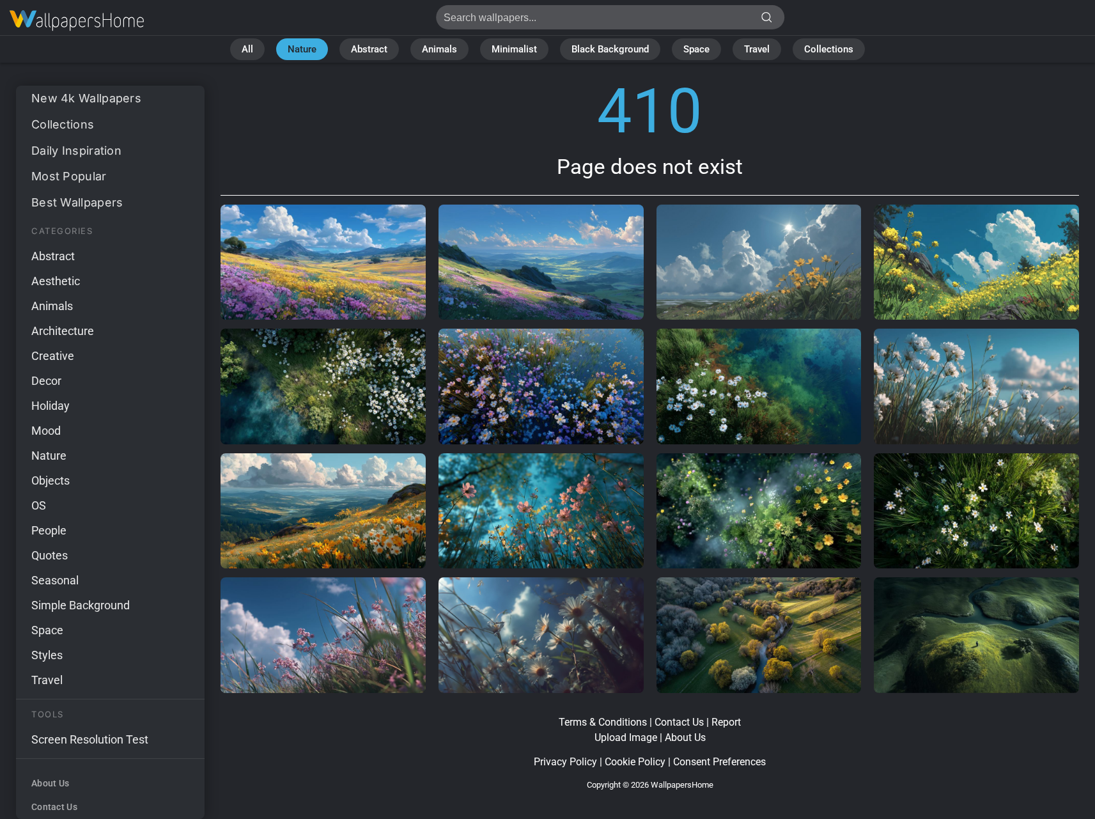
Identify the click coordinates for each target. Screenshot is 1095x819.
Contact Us (54, 807)
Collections (828, 49)
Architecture (62, 331)
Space (696, 49)
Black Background (610, 49)
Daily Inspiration (76, 150)
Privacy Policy (565, 762)
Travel (757, 49)
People (48, 530)
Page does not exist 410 (77, 20)
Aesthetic (55, 281)
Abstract (369, 49)
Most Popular (69, 176)
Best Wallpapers (77, 202)
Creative (52, 356)
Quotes (49, 555)
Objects (50, 480)
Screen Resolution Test (89, 739)
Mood (46, 430)
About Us (50, 783)
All (247, 49)
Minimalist (514, 49)
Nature (302, 49)
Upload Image (625, 737)
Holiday (50, 405)
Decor (46, 380)
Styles (47, 655)
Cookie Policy (635, 762)
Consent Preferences (719, 762)
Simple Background (80, 605)
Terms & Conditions (603, 722)
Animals (439, 49)
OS (38, 505)
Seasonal (55, 580)
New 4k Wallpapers (86, 98)
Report (726, 722)
